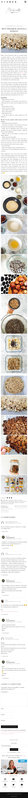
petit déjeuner (11, 502)
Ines (6, 600)
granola (11, 500)
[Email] (15, 2)
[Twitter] (2, 2)
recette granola (19, 502)
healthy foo (17, 501)
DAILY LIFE (20, 25)
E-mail (3, 714)
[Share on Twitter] (9, 498)
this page (24, 755)
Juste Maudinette (16, 793)
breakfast (5, 500)
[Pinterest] (7, 2)
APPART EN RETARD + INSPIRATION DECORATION (7, 509)
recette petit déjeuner (7, 503)
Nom (2, 708)
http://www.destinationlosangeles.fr (9, 611)
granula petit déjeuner (7, 501)
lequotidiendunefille (11, 521)
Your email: (14, 743)
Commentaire (4, 692)
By (14, 796)
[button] (26, 2)
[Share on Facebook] (7, 498)
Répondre (5, 531)
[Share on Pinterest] (11, 498)
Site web (3, 720)
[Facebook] (12, 2)
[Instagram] (4, 2)
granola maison (18, 500)
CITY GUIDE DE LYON (21, 506)
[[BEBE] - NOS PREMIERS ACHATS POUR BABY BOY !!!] (14, 767)
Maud (7, 536)
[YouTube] (10, 2)
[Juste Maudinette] (14, 12)
